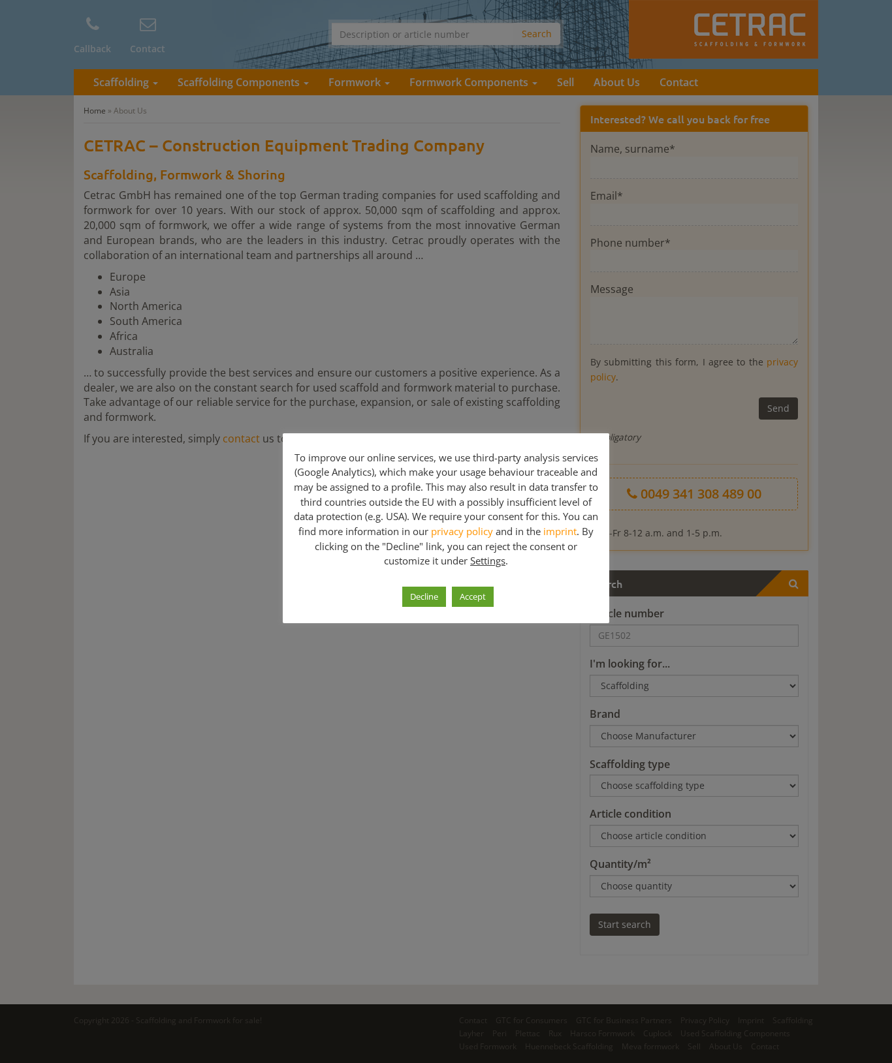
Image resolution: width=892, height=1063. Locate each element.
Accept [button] (473, 596)
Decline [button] (424, 596)
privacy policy (462, 531)
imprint (560, 531)
